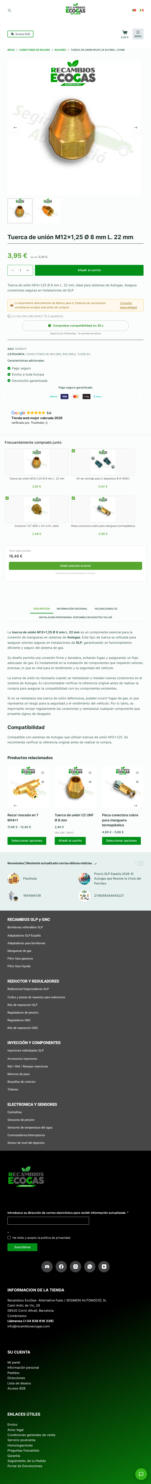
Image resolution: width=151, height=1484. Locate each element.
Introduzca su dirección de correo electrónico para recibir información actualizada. (68, 1213)
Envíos (12, 1424)
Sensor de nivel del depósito (26, 1142)
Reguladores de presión (22, 1012)
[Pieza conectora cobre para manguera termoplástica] (122, 787)
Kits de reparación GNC (22, 1027)
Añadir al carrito (89, 270)
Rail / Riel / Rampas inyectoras (27, 1066)
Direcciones (16, 1378)
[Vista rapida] (43, 782)
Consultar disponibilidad (128, 305)
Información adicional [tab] (72, 608)
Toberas (12, 1089)
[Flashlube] (13, 878)
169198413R (32, 895)
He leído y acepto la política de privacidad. (42, 1238)
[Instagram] (75, 1266)
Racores (69, 354)
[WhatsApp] (90, 1266)
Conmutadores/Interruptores (26, 1135)
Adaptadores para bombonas (26, 943)
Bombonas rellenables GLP (25, 927)
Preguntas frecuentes (23, 1450)
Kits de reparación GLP (22, 1004)
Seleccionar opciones (26, 840)
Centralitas (14, 1112)
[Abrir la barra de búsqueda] (9, 10)
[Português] (134, 10)
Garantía (13, 1455)
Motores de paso (18, 1074)
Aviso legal (15, 1430)
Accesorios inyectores (22, 1059)
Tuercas (83, 354)
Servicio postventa (21, 1440)
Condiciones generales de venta (31, 1435)
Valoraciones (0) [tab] (106, 608)
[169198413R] (13, 896)
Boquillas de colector (21, 1082)
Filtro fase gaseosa (20, 958)
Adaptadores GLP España (24, 935)
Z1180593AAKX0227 (109, 895)
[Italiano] (142, 10)
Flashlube (30, 878)
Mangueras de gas (19, 951)
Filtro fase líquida (18, 966)
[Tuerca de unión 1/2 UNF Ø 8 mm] (75, 787)
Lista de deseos (19, 1383)
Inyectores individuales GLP (25, 1050)
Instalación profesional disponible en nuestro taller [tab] (75, 617)
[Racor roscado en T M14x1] (28, 787)
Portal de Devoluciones (24, 1466)
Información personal (23, 1367)
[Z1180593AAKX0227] (84, 896)
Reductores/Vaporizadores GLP (28, 989)
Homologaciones (20, 1445)
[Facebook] (61, 1266)
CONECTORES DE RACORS (43, 354)
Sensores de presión (20, 1119)
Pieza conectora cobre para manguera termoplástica (120, 820)
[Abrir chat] (141, 1474)
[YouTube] (104, 1266)
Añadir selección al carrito (75, 565)
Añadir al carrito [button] (70, 840)
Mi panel (13, 1362)
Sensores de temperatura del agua (29, 1127)
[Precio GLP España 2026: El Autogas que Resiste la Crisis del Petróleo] (84, 878)
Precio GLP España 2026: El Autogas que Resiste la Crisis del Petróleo (117, 878)
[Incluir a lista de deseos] (43, 773)
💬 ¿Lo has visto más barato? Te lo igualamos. (35, 316)
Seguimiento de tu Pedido (26, 1461)
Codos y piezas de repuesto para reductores (36, 997)
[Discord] (47, 1266)
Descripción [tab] (42, 608)
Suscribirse (22, 1247)
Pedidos (13, 1373)
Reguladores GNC (19, 1020)
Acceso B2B (22, 34)
